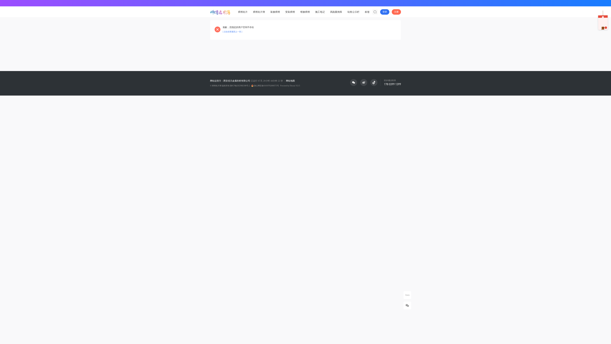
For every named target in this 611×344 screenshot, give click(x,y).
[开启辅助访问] (399, 3)
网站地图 (290, 81)
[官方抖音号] (373, 82)
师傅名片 (243, 12)
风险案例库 (336, 12)
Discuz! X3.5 (295, 86)
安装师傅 (290, 12)
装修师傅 (275, 12)
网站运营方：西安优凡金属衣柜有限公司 (230, 81)
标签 (367, 12)
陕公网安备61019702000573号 (266, 86)
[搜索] (375, 12)
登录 (385, 12)
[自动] (407, 295)
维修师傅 (305, 12)
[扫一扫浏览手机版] (407, 305)
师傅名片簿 (259, 12)
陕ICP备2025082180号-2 (240, 86)
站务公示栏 (353, 12)
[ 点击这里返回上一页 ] (232, 32)
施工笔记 (320, 12)
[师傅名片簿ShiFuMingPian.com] (220, 12)
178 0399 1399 (392, 84)
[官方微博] (363, 82)
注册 (396, 12)
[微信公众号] (353, 82)
